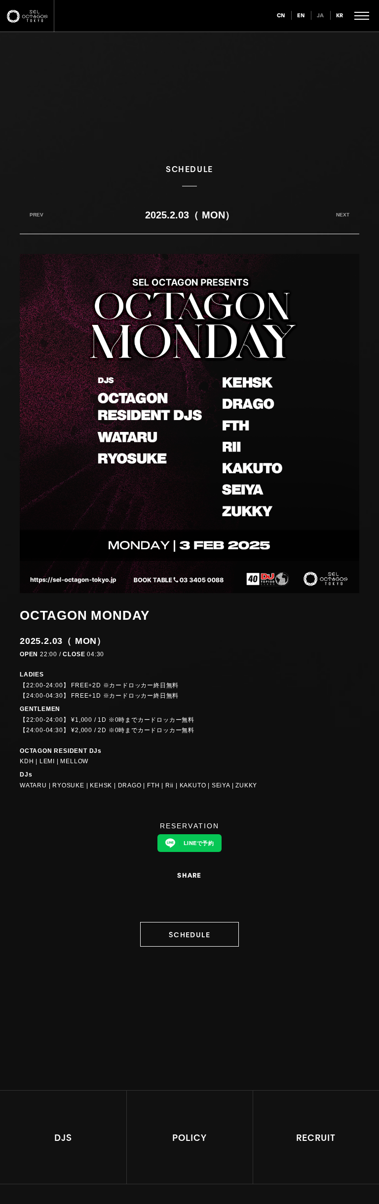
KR (339, 14)
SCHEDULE (189, 934)
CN (281, 14)
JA (320, 14)
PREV (36, 214)
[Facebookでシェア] (196, 895)
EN (301, 14)
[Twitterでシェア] (183, 895)
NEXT (342, 214)
